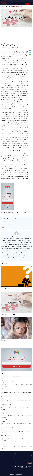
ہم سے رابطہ (14, 467)
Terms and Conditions (17, 474)
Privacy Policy (12, 474)
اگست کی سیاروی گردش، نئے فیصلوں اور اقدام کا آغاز (6, 396)
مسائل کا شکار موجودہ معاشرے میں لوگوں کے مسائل (6, 420)
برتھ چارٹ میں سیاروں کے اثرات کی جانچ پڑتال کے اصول (7, 443)
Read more (6, 386)
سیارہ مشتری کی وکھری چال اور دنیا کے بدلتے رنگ (6, 404)
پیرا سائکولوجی (14, 453)
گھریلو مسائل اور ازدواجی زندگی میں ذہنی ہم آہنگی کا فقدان (8, 289)
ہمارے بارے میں (13, 465)
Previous (5, 221)
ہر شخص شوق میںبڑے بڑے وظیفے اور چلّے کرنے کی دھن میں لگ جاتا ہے (9, 218)
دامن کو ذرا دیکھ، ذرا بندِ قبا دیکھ (5, 340)
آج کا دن (27, 4)
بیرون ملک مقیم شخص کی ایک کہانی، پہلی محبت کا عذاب (8, 314)
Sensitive (18, 212)
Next (3, 227)
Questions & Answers (5, 29)
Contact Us (21, 474)
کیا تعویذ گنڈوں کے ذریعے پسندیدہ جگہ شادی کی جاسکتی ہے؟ (7, 381)
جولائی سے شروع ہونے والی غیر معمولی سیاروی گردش (6, 435)
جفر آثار (15, 457)
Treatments (23, 212)
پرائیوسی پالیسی (4, 205)
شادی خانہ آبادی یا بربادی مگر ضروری (4, 412)
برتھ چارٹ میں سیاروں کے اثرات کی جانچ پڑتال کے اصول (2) (7, 427)
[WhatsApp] (30, 54)
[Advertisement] (16, 37)
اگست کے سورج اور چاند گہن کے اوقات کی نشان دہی (6, 388)
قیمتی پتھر (15, 455)
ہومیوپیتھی (31, 455)
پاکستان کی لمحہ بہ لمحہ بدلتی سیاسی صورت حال (6, 225)
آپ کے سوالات (30, 457)
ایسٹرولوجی (31, 453)
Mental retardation (10, 212)
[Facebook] (30, 51)
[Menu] (31, 3)
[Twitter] (30, 53)
